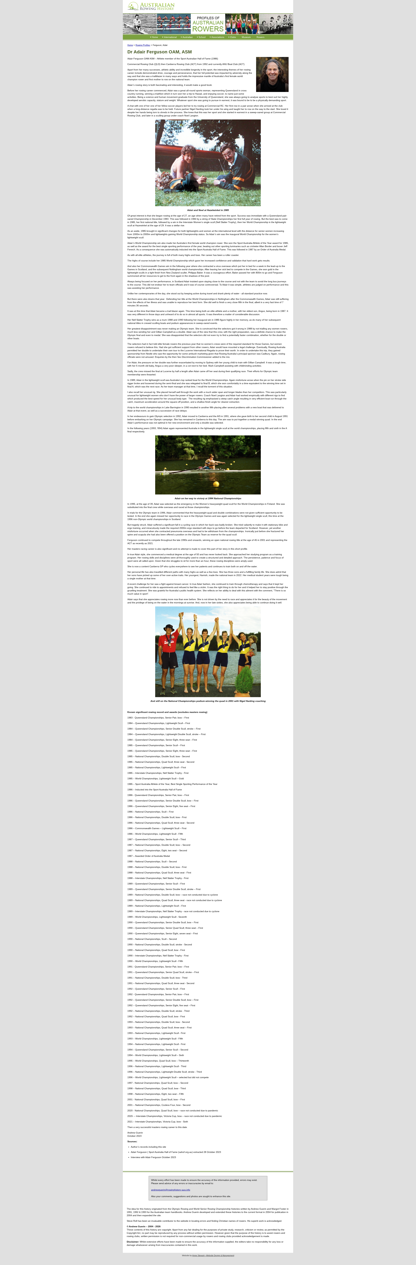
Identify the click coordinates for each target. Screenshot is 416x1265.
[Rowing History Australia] (149, 11)
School (202, 37)
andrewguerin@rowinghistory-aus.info (170, 1190)
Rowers (260, 37)
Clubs (233, 37)
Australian (187, 37)
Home (155, 37)
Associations (217, 37)
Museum (246, 37)
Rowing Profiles (143, 45)
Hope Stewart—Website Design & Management (213, 1255)
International (170, 37)
